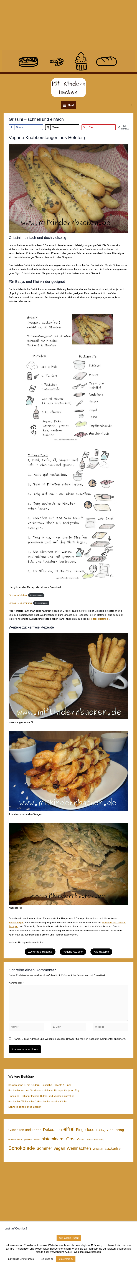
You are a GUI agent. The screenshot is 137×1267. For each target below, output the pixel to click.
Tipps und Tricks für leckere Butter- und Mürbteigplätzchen (41, 1096)
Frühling (100, 1130)
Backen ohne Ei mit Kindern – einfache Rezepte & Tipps (39, 1085)
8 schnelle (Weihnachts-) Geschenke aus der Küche (37, 1101)
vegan (59, 1148)
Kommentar (16, 983)
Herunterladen (36, 595)
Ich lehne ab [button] (47, 1259)
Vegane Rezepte (73, 951)
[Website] (110, 1027)
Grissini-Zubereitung (20, 603)
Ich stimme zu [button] (66, 1259)
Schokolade (21, 1148)
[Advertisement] (68, 25)
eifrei (68, 1129)
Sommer (44, 1148)
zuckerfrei (113, 1148)
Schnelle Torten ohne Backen (24, 1107)
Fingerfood (85, 1129)
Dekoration (52, 1129)
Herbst (37, 1139)
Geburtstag (115, 1130)
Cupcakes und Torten (24, 1130)
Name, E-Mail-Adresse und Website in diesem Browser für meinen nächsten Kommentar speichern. (70, 1039)
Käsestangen (16, 922)
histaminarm (53, 1138)
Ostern (81, 1139)
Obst (71, 1138)
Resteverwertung (95, 1139)
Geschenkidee (15, 1139)
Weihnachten (79, 1148)
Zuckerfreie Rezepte (40, 951)
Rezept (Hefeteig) (99, 618)
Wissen (98, 1149)
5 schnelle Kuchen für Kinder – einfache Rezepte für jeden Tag (43, 1090)
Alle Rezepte (101, 951)
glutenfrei (28, 1140)
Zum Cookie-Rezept (69, 1238)
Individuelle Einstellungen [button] (20, 1259)
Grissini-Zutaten (18, 595)
